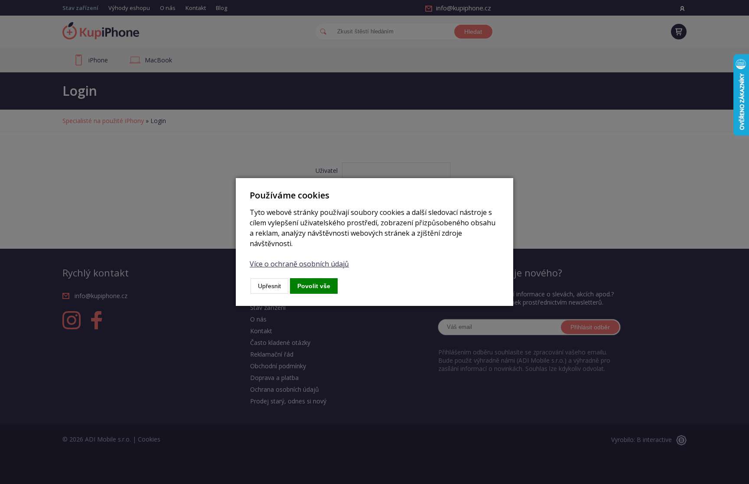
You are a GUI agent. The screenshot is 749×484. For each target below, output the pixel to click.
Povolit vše (313, 286)
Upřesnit (269, 286)
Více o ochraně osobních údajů (299, 264)
